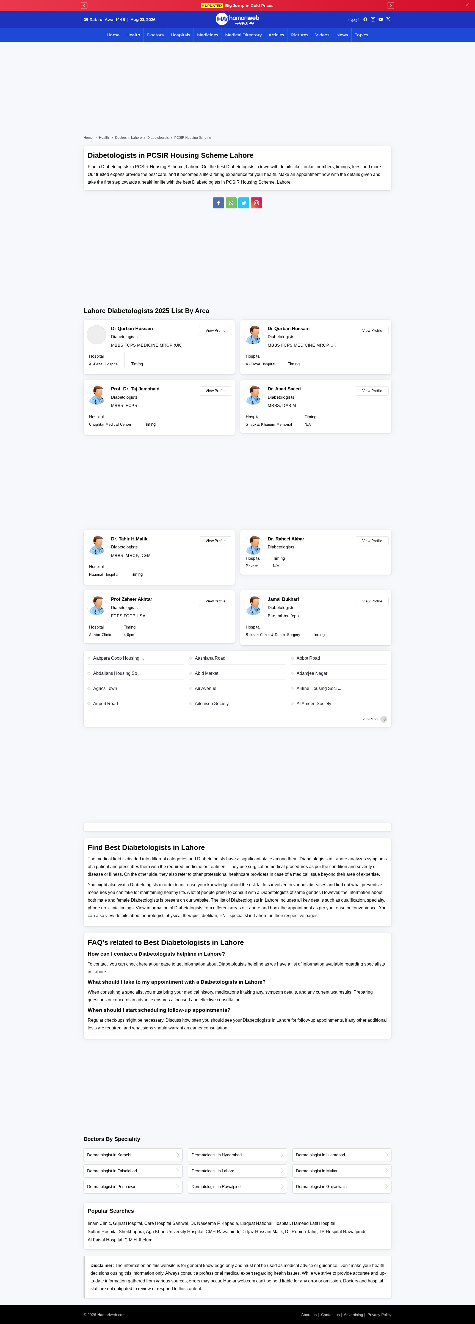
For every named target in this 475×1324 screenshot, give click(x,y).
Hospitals (180, 34)
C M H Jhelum (138, 1240)
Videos (322, 34)
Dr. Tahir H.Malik (129, 539)
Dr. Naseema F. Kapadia (214, 1223)
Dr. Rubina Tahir (301, 1231)
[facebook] (365, 19)
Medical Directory (243, 34)
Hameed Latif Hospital (313, 1223)
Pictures (299, 34)
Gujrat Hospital (127, 1223)
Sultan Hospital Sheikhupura (116, 1231)
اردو (355, 19)
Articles (276, 34)
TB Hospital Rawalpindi (342, 1231)
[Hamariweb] (237, 19)
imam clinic (99, 1223)
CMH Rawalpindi (222, 1231)
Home (113, 34)
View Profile (216, 330)
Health (133, 34)
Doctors (155, 34)
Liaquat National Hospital (265, 1223)
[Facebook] (218, 202)
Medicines (207, 34)
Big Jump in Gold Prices (239, 5)
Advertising (353, 1314)
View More (370, 719)
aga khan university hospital (174, 1231)
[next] (391, 5)
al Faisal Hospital (105, 1240)
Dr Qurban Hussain (132, 328)
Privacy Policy (379, 1314)
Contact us (330, 1314)
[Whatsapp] (231, 202)
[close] (467, 5)
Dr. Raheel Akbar (286, 539)
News (342, 34)
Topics (361, 34)
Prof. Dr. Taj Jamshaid (135, 389)
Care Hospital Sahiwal (166, 1223)
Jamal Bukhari (283, 599)
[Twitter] (243, 202)
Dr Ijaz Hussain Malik (262, 1231)
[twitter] (388, 19)
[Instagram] (373, 19)
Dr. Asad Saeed (284, 389)
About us (309, 1314)
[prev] (84, 5)
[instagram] (256, 202)
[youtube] (380, 19)
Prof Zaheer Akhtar (131, 599)
